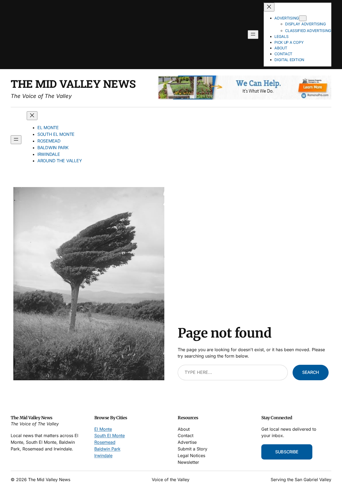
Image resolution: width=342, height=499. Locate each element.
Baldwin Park (107, 449)
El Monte (103, 429)
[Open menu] (253, 34)
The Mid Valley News (73, 84)
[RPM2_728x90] (244, 98)
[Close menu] (269, 7)
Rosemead (104, 442)
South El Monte (109, 435)
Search (310, 372)
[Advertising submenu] (302, 18)
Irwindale (103, 455)
